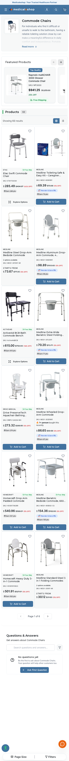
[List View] (63, 120)
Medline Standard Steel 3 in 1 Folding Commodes (50, 579)
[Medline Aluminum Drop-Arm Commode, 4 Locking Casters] (51, 226)
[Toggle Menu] (6, 9)
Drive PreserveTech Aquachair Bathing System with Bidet (14, 415)
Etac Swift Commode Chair (15, 175)
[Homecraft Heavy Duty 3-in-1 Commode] (17, 552)
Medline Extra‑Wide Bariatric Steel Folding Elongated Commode (49, 335)
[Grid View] (56, 120)
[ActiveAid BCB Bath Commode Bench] (17, 306)
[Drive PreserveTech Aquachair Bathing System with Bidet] (17, 386)
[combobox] (18, 757)
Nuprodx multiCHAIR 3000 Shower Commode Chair (39, 77)
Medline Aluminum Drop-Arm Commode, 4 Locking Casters (51, 255)
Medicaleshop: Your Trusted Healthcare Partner (34, 2)
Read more (28, 46)
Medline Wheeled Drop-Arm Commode (50, 413)
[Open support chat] (62, 744)
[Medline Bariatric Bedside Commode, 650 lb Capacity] (51, 472)
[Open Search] (56, 9)
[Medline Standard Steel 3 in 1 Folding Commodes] (51, 552)
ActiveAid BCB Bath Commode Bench (14, 334)
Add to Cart (53, 201)
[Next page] (48, 616)
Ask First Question (37, 670)
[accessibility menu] (5, 748)
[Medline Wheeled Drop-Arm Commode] (51, 386)
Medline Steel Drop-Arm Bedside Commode (17, 254)
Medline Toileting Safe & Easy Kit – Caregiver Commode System (50, 175)
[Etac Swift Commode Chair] (17, 147)
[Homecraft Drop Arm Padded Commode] (17, 472)
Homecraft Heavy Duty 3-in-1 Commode (17, 580)
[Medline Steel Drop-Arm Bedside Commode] (17, 226)
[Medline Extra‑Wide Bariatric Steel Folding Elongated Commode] (51, 306)
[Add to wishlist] (30, 131)
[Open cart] (64, 9)
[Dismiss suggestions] (62, 719)
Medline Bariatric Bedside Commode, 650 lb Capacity (50, 501)
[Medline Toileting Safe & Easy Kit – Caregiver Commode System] (51, 147)
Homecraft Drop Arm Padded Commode (15, 500)
